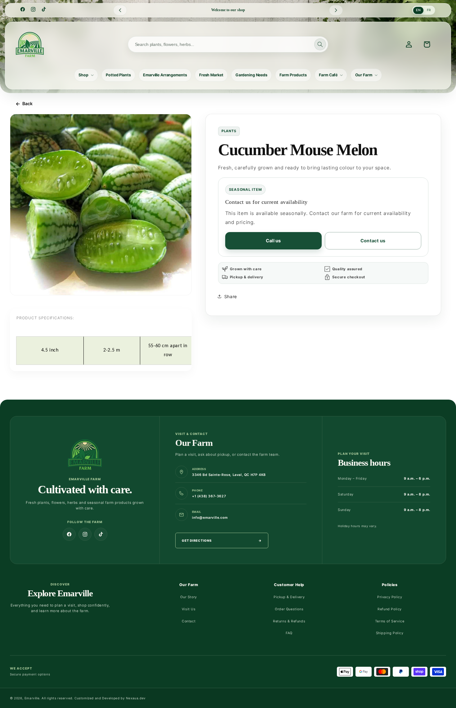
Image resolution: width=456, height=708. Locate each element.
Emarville (32, 698)
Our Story (188, 597)
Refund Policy (390, 609)
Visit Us (189, 609)
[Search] (320, 44)
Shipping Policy (390, 633)
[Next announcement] (336, 10)
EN (418, 10)
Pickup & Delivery (289, 597)
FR (429, 10)
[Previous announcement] (120, 10)
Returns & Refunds (289, 621)
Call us (273, 241)
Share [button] (230, 296)
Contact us (373, 241)
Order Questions (289, 609)
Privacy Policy (389, 597)
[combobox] (228, 44)
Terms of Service (390, 621)
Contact (188, 621)
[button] (86, 75)
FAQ (289, 633)
